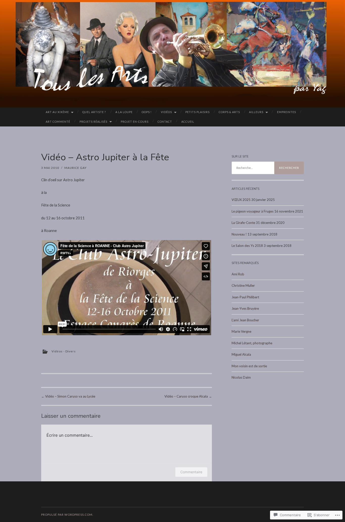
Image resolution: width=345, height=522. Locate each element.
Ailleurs (256, 112)
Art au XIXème (57, 112)
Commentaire (191, 472)
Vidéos (166, 112)
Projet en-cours (135, 121)
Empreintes (286, 112)
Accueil (187, 121)
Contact (165, 121)
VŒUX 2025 (241, 200)
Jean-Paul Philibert (245, 297)
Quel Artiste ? (94, 112)
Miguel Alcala (241, 354)
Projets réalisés (93, 121)
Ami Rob (238, 274)
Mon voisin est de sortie (249, 366)
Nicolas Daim (241, 377)
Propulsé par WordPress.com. (67, 514)
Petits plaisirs (197, 112)
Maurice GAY (75, 167)
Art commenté (58, 121)
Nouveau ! (239, 234)
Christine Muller (243, 285)
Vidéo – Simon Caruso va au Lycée (68, 396)
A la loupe (124, 112)
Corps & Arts (229, 112)
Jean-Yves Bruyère (245, 308)
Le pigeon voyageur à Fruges (253, 211)
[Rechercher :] (268, 168)
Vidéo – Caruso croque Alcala (188, 396)
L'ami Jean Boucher (245, 320)
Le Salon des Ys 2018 (247, 246)
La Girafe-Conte (243, 223)
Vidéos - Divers (64, 351)
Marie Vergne (241, 331)
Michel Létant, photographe (252, 343)
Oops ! (147, 112)
